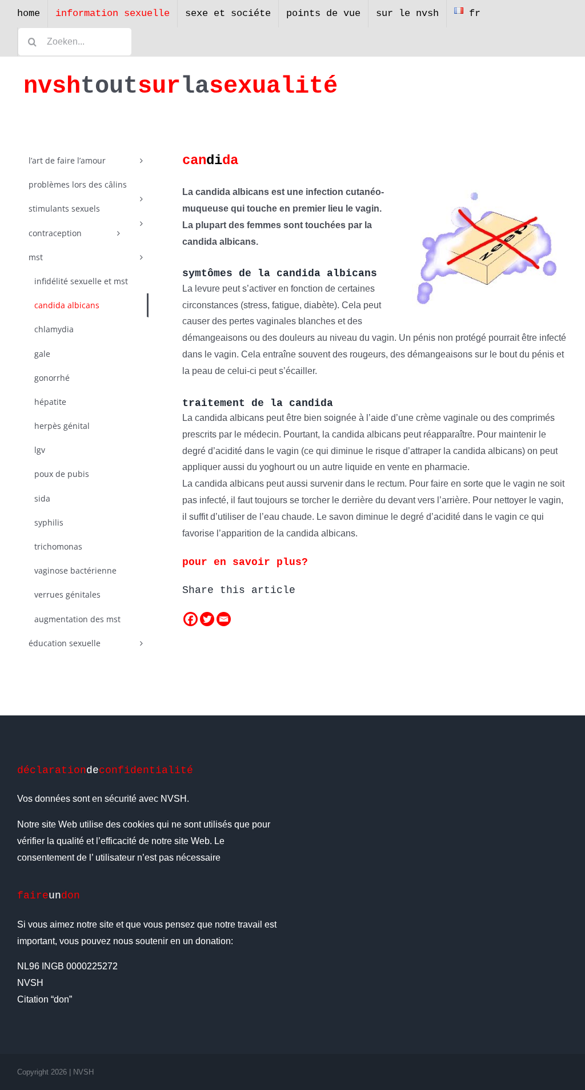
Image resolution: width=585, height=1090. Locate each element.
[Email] (224, 619)
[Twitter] (207, 619)
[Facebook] (190, 619)
